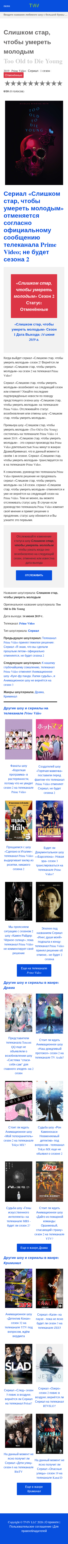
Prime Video (27, 623)
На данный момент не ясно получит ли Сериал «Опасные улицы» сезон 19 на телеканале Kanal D (49, 1468)
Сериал (33, 631)
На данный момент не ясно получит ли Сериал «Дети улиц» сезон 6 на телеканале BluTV (19, 1462)
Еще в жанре (34, 1248)
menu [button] (7, 6)
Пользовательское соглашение (30, 1526)
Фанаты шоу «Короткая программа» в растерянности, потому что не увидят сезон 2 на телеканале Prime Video (19, 779)
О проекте (52, 1522)
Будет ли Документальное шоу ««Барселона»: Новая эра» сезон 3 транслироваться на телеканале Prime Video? (49, 861)
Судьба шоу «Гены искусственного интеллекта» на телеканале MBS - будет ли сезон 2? (18, 1216)
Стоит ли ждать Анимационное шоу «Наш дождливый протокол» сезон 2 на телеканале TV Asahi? (49, 1048)
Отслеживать (34, 575)
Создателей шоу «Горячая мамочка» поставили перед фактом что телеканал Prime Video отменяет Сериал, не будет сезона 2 (49, 779)
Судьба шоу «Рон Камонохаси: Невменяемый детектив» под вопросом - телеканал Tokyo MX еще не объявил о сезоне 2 (49, 1140)
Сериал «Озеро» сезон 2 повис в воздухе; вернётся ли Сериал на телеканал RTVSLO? (49, 1397)
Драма (39, 692)
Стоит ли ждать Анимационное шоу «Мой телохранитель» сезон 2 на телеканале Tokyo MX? (19, 1136)
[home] (34, 6)
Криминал (10, 696)
